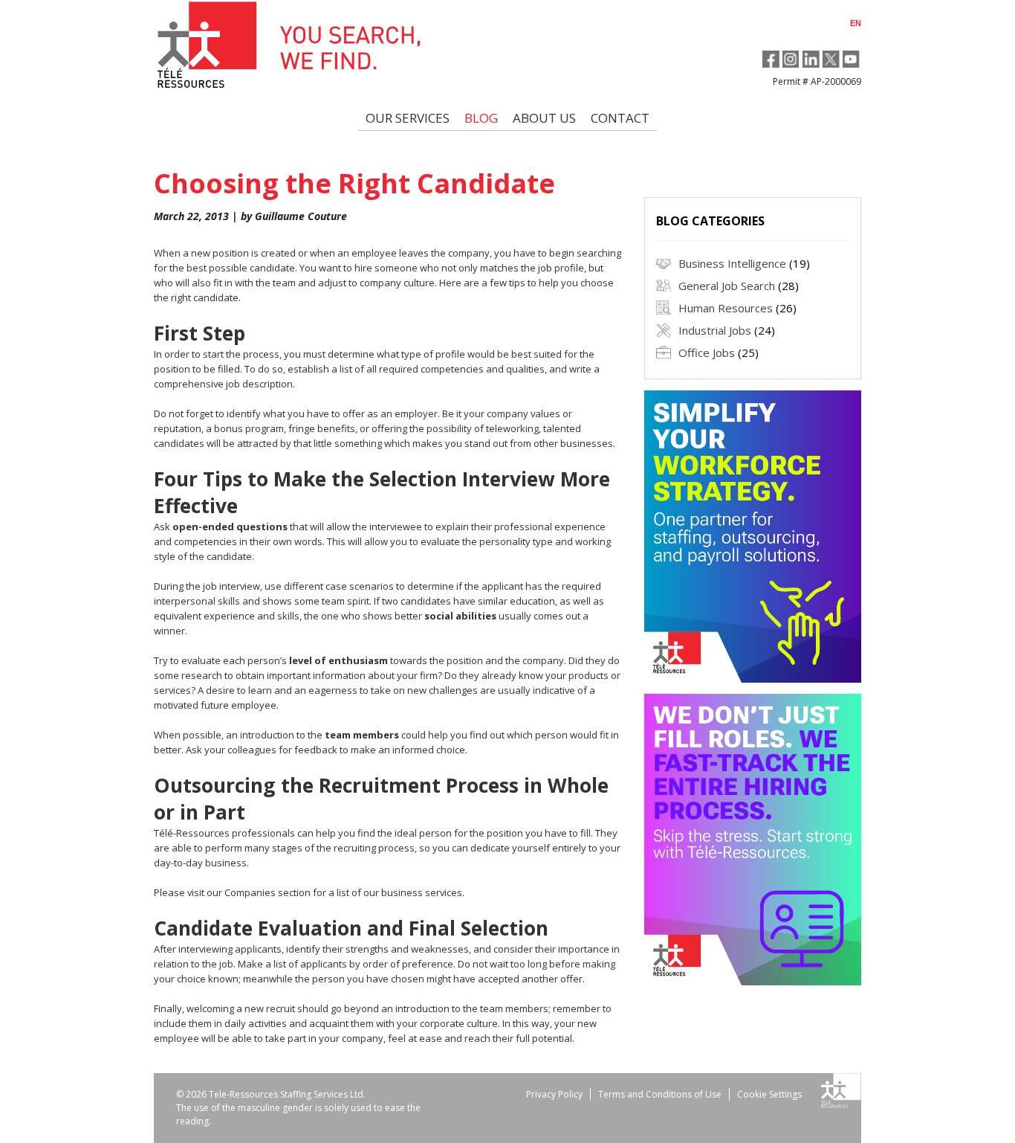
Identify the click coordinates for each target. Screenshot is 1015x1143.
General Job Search (726, 285)
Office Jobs (706, 352)
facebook (770, 59)
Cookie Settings (769, 1094)
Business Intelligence (732, 263)
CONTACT (620, 117)
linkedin (811, 59)
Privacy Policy (554, 1094)
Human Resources (725, 307)
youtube (851, 59)
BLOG (481, 117)
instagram (791, 59)
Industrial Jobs (714, 330)
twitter (831, 59)
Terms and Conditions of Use (659, 1094)
